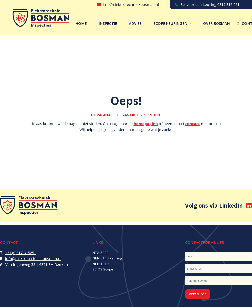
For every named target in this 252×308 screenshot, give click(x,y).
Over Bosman (216, 23)
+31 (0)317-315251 (20, 252)
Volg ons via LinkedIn (214, 205)
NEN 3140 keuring (107, 258)
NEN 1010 (100, 263)
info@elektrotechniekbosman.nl (131, 4)
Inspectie (108, 23)
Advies (135, 23)
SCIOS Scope (102, 269)
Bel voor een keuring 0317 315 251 (209, 4)
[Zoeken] (238, 23)
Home (81, 23)
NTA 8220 (100, 252)
